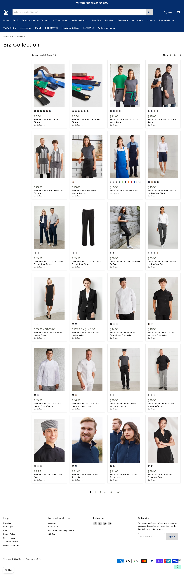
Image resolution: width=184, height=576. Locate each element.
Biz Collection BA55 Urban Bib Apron (162, 121)
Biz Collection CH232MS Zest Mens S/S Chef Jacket (85, 405)
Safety (150, 20)
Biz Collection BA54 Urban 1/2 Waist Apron (124, 121)
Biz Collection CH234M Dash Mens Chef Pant (161, 405)
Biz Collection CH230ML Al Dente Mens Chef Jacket (122, 334)
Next (118, 492)
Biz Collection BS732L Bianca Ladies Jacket (85, 334)
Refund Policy (9, 534)
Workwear (137, 20)
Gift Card (52, 534)
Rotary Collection (166, 20)
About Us (52, 523)
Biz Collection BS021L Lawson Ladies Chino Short (162, 192)
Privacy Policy (9, 538)
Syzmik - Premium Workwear (35, 20)
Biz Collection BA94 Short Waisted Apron (84, 192)
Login (170, 12)
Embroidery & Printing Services (61, 530)
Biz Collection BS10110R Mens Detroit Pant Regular (48, 263)
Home (6, 20)
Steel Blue (96, 20)
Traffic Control (9, 28)
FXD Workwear (60, 20)
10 (111, 492)
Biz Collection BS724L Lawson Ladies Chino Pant (162, 263)
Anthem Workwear (107, 28)
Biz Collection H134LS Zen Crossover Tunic (160, 476)
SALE (15, 20)
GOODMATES (51, 28)
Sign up (172, 536)
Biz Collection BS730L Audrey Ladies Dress (48, 334)
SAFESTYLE (88, 28)
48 (179, 55)
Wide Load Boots (80, 20)
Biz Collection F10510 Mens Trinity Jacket (85, 476)
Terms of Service (10, 541)
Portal (38, 28)
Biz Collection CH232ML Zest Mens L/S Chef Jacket (47, 405)
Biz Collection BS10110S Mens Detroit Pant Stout (86, 263)
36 (175, 55)
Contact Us (8, 530)
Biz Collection (39, 125)
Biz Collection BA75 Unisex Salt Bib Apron (48, 192)
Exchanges (8, 526)
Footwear (122, 20)
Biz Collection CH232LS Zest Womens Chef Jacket (161, 334)
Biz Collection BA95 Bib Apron (124, 190)
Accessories (25, 28)
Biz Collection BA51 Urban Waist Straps (49, 121)
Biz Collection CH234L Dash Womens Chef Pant (123, 405)
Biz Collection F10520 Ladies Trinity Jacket (123, 476)
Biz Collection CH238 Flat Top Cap (48, 476)
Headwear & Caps (70, 28)
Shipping (7, 523)
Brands (108, 20)
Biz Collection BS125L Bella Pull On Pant (125, 263)
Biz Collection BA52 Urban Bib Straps (86, 121)
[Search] (149, 12)
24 (171, 55)
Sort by (35, 55)
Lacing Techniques (11, 545)
